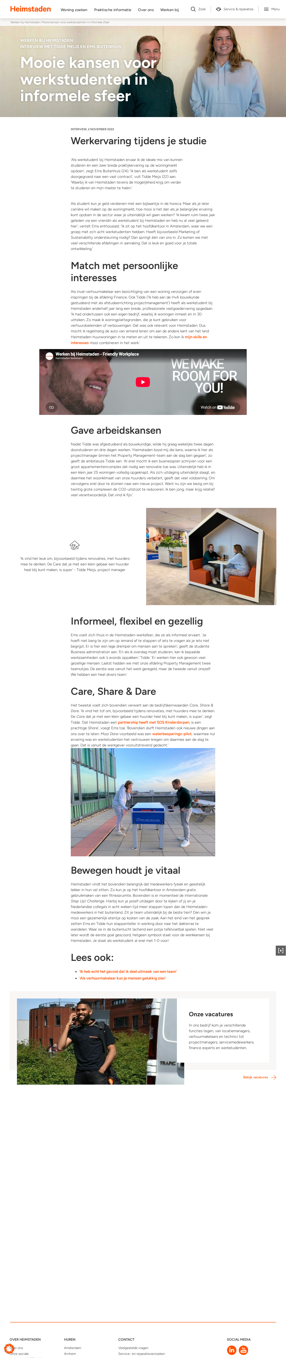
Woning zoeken (74, 10)
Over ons (146, 10)
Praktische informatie (112, 10)
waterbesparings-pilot (172, 733)
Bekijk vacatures (255, 1077)
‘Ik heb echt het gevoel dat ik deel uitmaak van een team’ (128, 971)
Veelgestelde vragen (133, 1348)
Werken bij (169, 10)
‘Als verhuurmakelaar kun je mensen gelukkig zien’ (122, 978)
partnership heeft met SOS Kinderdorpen (153, 722)
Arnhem (70, 1354)
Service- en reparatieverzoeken (141, 1354)
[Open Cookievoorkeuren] (9, 1348)
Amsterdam (72, 1348)
